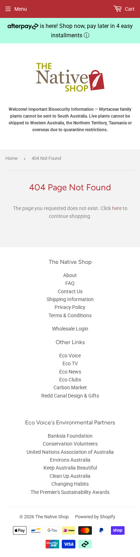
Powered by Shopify (95, 516)
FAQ (70, 283)
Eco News (70, 372)
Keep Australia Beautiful (70, 468)
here (117, 208)
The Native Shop (52, 516)
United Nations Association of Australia (70, 452)
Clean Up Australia (70, 476)
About (70, 275)
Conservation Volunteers (70, 444)
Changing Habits (70, 484)
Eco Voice (70, 355)
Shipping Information (70, 299)
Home (11, 158)
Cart (129, 9)
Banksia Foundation (70, 436)
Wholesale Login (70, 329)
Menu (20, 9)
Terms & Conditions (70, 315)
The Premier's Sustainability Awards (70, 492)
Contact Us (70, 291)
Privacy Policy (70, 307)
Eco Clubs (70, 379)
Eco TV (70, 363)
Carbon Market (70, 387)
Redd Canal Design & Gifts (70, 396)
